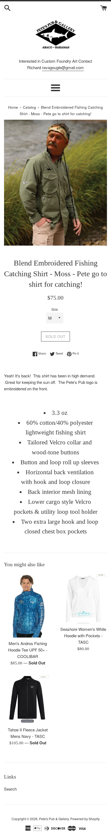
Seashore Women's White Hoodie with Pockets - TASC (83, 635)
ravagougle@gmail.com (63, 67)
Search (10, 789)
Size (54, 309)
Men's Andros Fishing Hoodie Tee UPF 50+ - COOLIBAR (27, 649)
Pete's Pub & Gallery (54, 818)
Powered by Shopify (85, 818)
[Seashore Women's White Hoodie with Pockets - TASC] (83, 599)
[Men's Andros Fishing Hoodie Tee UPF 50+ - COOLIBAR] (27, 606)
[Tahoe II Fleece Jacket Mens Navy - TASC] (27, 699)
